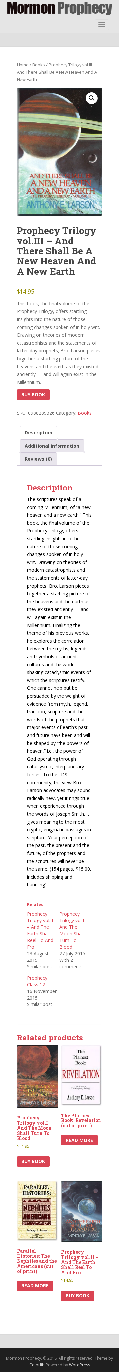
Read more (79, 1140)
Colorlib (37, 1365)
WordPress (79, 1365)
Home (23, 65)
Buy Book (33, 394)
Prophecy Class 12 (37, 981)
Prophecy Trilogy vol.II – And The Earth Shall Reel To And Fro (40, 930)
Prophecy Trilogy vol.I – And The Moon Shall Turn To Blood (74, 930)
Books (38, 65)
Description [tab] (38, 432)
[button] (92, 98)
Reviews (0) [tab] (38, 459)
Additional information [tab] (52, 446)
